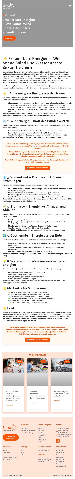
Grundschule (60, 455)
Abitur (5, 450)
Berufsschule (60, 450)
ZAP (22, 455)
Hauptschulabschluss (10, 457)
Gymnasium (60, 457)
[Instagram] (58, 441)
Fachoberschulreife (9, 455)
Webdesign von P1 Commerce (62, 475)
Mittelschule (60, 461)
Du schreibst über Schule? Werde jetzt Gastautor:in (44, 459)
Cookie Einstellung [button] (27, 433)
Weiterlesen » (10, 405)
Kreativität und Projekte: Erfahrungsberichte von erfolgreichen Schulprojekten (13, 396)
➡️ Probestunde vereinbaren (37, 168)
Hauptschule (60, 459)
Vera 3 (23, 450)
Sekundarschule (61, 466)
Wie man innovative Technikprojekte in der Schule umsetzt (37, 395)
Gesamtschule (60, 452)
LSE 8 (22, 452)
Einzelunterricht (43, 450)
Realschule (59, 464)
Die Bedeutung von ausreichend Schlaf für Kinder (61, 394)
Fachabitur (6, 452)
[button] (70, 6)
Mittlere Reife (7, 459)
